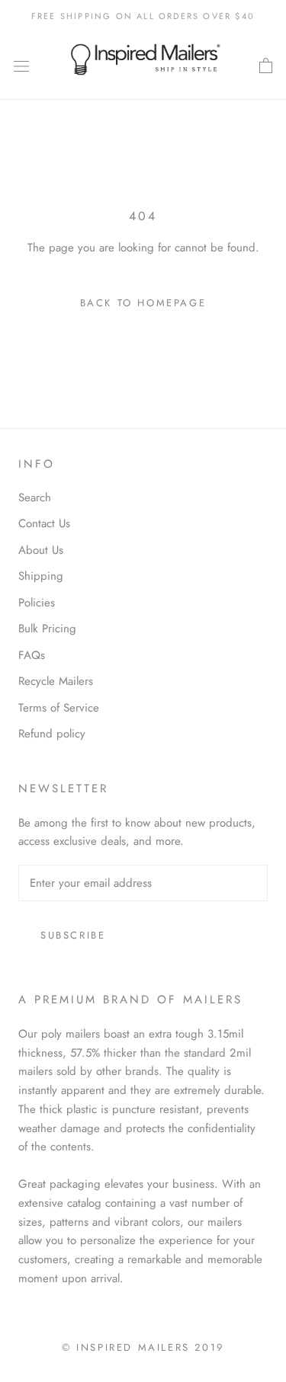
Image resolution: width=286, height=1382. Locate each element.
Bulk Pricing (47, 628)
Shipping (40, 576)
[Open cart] (265, 66)
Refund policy (51, 733)
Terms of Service (58, 707)
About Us (40, 550)
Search (34, 497)
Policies (36, 602)
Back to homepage (143, 303)
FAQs (31, 655)
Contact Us (44, 523)
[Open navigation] (21, 66)
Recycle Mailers (55, 681)
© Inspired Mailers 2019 (143, 1347)
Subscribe (72, 935)
